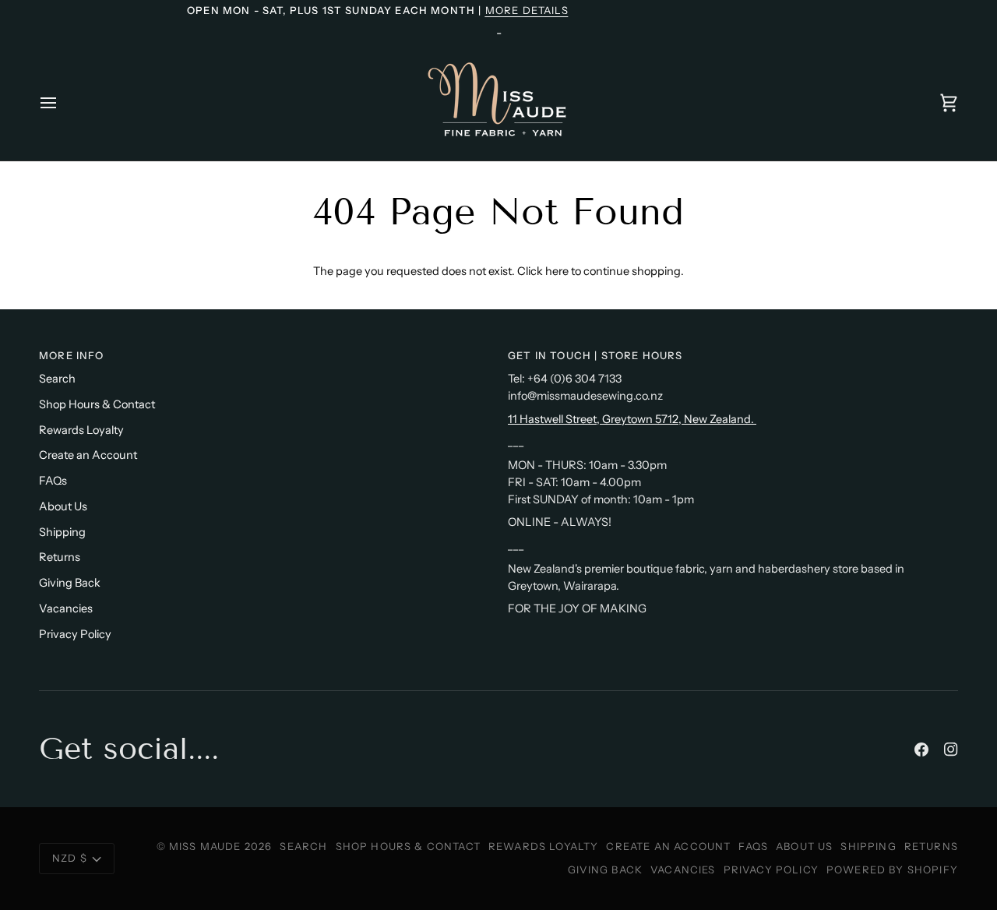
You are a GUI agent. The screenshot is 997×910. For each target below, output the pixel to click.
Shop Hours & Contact (97, 404)
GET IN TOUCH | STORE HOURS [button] (595, 355)
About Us (63, 506)
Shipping (62, 532)
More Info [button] (71, 355)
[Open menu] (62, 102)
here (557, 271)
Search (57, 379)
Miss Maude (205, 846)
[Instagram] (951, 749)
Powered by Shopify (892, 869)
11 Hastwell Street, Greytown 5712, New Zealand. (632, 419)
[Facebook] (921, 749)
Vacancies (66, 608)
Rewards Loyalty (81, 430)
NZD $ (69, 858)
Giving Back (69, 583)
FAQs (53, 481)
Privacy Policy (75, 634)
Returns (59, 557)
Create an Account (88, 455)
